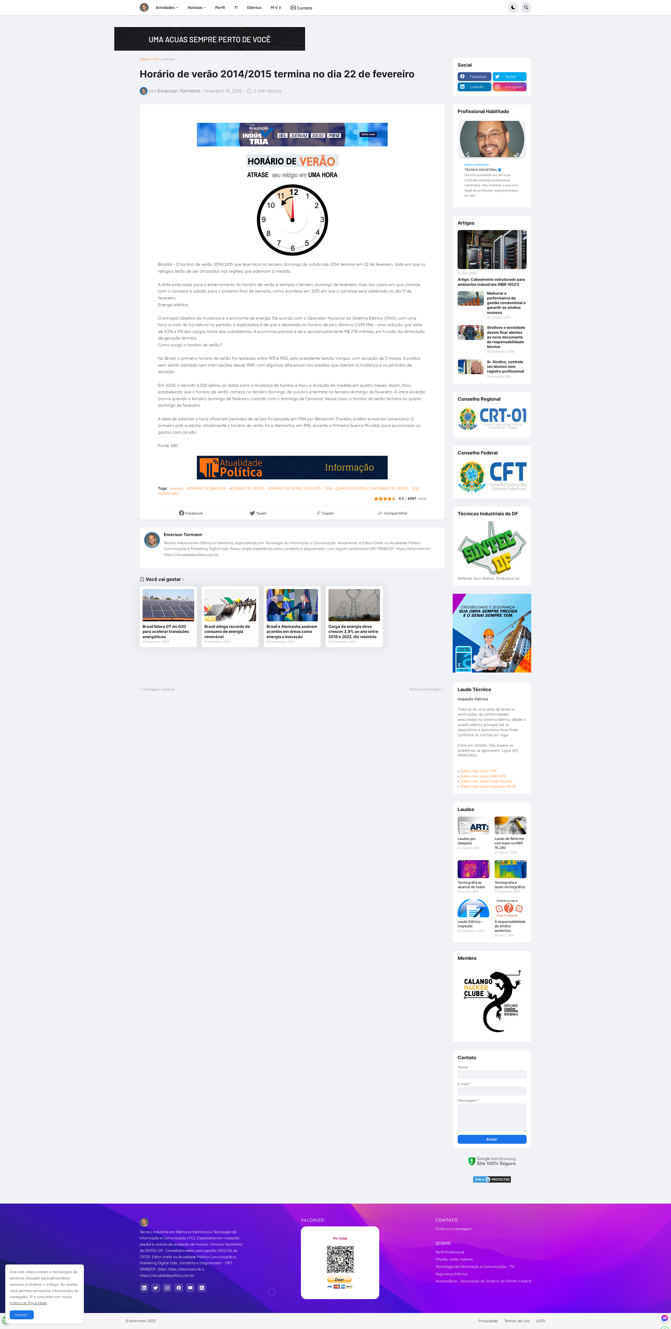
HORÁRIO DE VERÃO (246, 488)
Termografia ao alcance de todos (471, 884)
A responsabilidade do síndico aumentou (510, 926)
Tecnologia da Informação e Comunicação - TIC (475, 1266)
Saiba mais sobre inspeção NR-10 (488, 786)
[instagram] (167, 1287)
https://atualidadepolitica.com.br (167, 1275)
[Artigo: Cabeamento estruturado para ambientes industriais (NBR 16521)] (492, 249)
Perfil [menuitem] (220, 7)
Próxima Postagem (425, 689)
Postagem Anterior (159, 689)
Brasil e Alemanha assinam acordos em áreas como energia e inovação (292, 631)
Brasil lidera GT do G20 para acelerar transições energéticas (166, 631)
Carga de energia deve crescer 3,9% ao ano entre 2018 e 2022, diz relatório (353, 631)
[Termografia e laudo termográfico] (510, 869)
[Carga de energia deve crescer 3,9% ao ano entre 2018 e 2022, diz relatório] (354, 605)
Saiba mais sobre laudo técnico (486, 781)
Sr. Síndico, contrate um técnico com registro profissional (505, 366)
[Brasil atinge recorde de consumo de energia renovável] (230, 605)
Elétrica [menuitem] (254, 7)
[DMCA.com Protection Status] (492, 1182)
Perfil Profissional (450, 1252)
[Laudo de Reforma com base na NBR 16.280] (510, 825)
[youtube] (190, 1287)
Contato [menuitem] (304, 8)
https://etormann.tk (184, 1269)
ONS (328, 488)
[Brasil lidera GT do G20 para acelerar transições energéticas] (168, 605)
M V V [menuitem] (276, 7)
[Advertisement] (292, 667)
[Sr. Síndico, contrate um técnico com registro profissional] (471, 366)
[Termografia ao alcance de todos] (473, 869)
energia (169, 59)
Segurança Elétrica (451, 1274)
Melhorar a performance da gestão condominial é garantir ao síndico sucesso (506, 303)
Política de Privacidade (28, 1303)
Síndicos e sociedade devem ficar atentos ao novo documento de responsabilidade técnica (506, 337)
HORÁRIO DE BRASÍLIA (206, 488)
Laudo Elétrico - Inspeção (470, 923)
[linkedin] (144, 1287)
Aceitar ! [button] (22, 1314)
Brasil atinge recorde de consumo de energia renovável (227, 631)
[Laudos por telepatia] (473, 825)
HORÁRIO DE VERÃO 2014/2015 (294, 488)
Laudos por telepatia (467, 840)
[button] (513, 7)
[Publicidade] (209, 39)
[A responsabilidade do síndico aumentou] (510, 908)
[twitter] (155, 1287)
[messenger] (664, 1318)
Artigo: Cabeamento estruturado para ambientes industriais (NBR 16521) (491, 281)
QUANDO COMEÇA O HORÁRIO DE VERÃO (372, 488)
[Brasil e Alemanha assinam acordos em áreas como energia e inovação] (292, 605)
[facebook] (178, 1287)
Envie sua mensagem (454, 1228)
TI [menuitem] (236, 7)
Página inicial (149, 59)
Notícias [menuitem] (195, 7)
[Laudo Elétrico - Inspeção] (473, 908)
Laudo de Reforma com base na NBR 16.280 (509, 843)
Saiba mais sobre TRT (478, 771)
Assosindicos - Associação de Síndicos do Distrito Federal (483, 1281)
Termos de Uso (516, 1321)
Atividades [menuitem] (165, 7)
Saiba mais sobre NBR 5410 (483, 776)
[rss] (201, 1287)
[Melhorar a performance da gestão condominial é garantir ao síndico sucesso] (471, 298)
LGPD (540, 1321)
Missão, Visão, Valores (454, 1259)
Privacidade (488, 1321)
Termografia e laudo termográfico (510, 884)
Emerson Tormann (183, 534)
